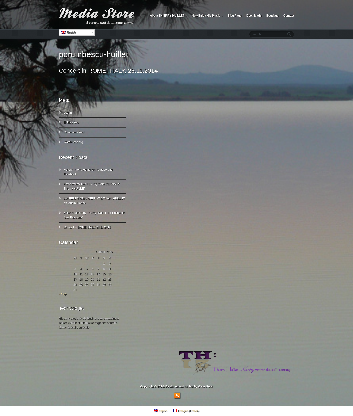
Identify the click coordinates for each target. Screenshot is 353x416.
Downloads (254, 15)
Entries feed (71, 122)
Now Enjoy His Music (207, 15)
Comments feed (74, 132)
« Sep (63, 294)
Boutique (272, 15)
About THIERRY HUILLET (168, 15)
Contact (288, 15)
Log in (68, 112)
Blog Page (235, 15)
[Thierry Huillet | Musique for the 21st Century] (97, 15)
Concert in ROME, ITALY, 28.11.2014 (108, 70)
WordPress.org (73, 142)
